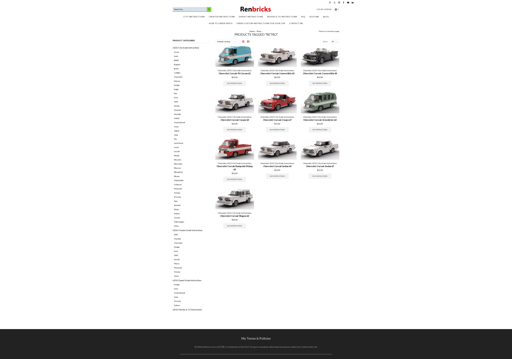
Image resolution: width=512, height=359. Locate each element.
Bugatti (177, 64)
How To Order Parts (221, 23)
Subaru (177, 213)
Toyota (177, 217)
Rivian (176, 209)
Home (252, 31)
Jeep (176, 135)
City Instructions (194, 16)
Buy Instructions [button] (234, 83)
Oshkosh (178, 184)
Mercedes (178, 164)
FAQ (303, 16)
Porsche (177, 197)
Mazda (176, 155)
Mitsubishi (178, 172)
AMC (176, 234)
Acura (176, 52)
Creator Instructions (222, 16)
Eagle (176, 89)
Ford (176, 97)
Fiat (175, 93)
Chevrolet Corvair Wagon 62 (234, 216)
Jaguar (176, 131)
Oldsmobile (178, 180)
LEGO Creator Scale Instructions (187, 230)
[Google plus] (344, 3)
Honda (176, 106)
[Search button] (209, 9)
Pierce (176, 263)
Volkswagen (179, 222)
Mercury (177, 168)
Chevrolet (222, 70)
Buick (176, 68)
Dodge (177, 85)
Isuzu (176, 126)
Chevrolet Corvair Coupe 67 (277, 120)
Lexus (176, 147)
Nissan (177, 176)
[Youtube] (348, 3)
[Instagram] (339, 3)
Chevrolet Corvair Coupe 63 (234, 120)
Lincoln (177, 151)
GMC (176, 102)
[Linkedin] (353, 3)
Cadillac (177, 73)
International (179, 122)
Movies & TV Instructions (282, 16)
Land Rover (178, 143)
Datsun (177, 81)
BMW (176, 60)
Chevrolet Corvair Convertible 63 (277, 73)
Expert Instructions (251, 16)
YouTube (314, 16)
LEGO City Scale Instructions (239, 70)
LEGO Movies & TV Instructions (187, 309)
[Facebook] (330, 3)
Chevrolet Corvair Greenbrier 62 (320, 120)
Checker (177, 239)
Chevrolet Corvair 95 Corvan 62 (235, 73)
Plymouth (178, 189)
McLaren (177, 160)
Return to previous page (329, 31)
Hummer (177, 110)
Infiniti (176, 118)
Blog (326, 16)
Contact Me (296, 23)
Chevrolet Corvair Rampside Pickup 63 (235, 168)
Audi (176, 56)
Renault (177, 205)
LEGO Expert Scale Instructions (187, 280)
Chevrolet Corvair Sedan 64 (277, 166)
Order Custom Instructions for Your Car (261, 23)
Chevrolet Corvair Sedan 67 (320, 166)
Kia (175, 139)
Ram (176, 201)
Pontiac (177, 193)
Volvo (176, 226)
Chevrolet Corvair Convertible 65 (320, 73)
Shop (259, 31)
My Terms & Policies (256, 338)
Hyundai (177, 114)
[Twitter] (334, 3)
